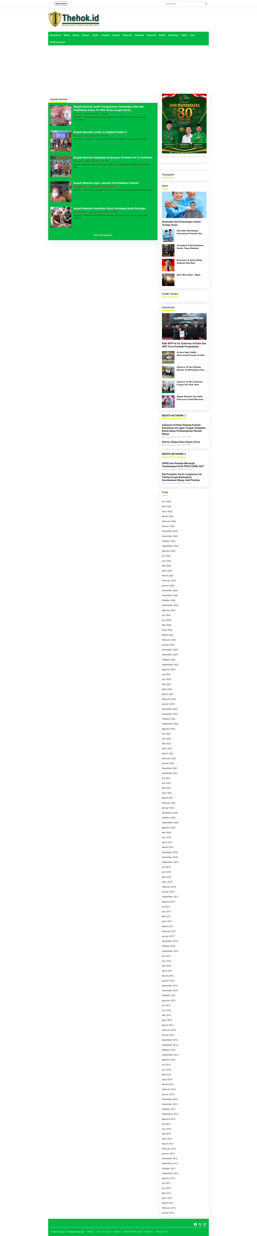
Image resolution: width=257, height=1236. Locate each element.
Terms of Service (104, 1231)
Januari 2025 (168, 585)
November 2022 (170, 713)
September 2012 (170, 1173)
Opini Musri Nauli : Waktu (188, 275)
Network (117, 1231)
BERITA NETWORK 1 (174, 415)
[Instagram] (205, 1224)
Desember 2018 (170, 852)
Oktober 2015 (168, 995)
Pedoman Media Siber (132, 1231)
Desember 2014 (170, 1039)
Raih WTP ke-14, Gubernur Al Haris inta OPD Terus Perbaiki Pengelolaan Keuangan (184, 345)
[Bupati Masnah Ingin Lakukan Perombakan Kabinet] (153, 190)
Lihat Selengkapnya (102, 235)
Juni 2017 (166, 911)
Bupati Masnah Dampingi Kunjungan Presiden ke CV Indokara (112, 157)
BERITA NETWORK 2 (174, 454)
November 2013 (170, 1104)
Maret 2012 (167, 1202)
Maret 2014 (167, 1084)
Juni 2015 (166, 1010)
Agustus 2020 (168, 827)
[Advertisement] (128, 68)
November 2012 (170, 1163)
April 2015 (167, 1020)
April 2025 (167, 570)
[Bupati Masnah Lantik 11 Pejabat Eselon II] (147, 139)
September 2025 (170, 546)
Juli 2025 (166, 555)
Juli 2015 (166, 1005)
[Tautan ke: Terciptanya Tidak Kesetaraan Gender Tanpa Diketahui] (168, 250)
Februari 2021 (169, 802)
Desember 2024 (170, 590)
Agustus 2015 (168, 1000)
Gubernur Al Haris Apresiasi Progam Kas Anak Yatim (190, 383)
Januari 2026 (168, 526)
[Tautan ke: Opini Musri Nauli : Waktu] (168, 279)
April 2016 (167, 970)
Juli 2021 (166, 778)
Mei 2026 (166, 506)
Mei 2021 (166, 788)
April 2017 (167, 921)
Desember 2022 (170, 709)
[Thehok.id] (74, 19)
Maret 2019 (167, 847)
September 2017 (170, 896)
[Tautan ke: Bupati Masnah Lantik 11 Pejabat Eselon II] (60, 140)
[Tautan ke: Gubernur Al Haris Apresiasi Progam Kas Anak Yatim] (168, 386)
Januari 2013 (168, 1153)
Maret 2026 (167, 516)
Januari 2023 (168, 704)
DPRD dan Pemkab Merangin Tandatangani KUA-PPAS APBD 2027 (183, 465)
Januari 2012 (168, 1212)
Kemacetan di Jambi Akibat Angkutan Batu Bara (189, 261)
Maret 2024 (167, 634)
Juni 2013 (166, 1128)
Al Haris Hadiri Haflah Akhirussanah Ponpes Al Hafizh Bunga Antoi (191, 353)
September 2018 (170, 862)
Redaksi (90, 1231)
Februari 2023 (169, 699)
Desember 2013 (170, 1099)
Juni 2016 (166, 960)
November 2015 (170, 990)
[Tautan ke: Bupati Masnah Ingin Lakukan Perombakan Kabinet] (60, 191)
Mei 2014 (166, 1074)
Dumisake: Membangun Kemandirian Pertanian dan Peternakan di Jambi (189, 232)
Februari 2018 (169, 886)
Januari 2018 (168, 891)
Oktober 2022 (168, 718)
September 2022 (170, 723)
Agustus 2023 (168, 669)
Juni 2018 (166, 871)
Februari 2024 (169, 639)
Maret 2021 (167, 797)
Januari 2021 (168, 807)
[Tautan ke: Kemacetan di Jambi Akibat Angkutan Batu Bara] (168, 264)
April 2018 (167, 881)
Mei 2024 (166, 625)
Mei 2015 (166, 1015)
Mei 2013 (166, 1133)
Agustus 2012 (168, 1178)
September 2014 (170, 1054)
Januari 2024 (168, 644)
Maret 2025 (167, 575)
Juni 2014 (166, 1069)
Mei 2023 (166, 684)
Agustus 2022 (168, 728)
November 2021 (170, 773)
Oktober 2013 (168, 1109)
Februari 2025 (169, 580)
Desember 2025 (170, 531)
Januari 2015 (168, 1035)
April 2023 (167, 689)
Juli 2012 (166, 1183)
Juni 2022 (166, 738)
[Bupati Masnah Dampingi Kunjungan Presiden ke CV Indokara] (78, 167)
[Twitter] (200, 1224)
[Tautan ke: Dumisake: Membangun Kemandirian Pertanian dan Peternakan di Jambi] (168, 235)
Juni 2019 (166, 837)
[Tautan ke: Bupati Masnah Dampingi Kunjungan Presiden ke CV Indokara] (60, 166)
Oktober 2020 (168, 817)
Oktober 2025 (168, 541)
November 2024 (170, 595)
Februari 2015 (169, 1030)
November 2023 (170, 654)
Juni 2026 (166, 501)
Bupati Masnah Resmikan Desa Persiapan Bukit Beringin (109, 208)
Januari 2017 (168, 936)
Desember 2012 (170, 1158)
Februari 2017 (169, 931)
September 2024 (170, 605)
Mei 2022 (166, 743)
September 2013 (170, 1114)
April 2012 (167, 1198)
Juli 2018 (166, 867)
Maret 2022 (167, 753)
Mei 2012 (166, 1193)
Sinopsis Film (162, 1231)
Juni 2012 (166, 1188)
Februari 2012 (169, 1207)
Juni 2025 (166, 560)
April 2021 (167, 792)
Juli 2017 (166, 906)
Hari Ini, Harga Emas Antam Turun (181, 442)
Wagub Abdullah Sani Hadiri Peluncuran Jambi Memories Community (190, 398)
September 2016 (170, 951)
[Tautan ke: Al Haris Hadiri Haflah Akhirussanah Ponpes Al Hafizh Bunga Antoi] (168, 357)
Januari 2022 (168, 763)
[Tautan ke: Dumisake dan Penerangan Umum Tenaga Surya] (184, 205)
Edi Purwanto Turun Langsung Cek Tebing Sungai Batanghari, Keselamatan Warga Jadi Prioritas (182, 477)
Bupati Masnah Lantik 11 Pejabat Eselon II (100, 132)
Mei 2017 (166, 916)
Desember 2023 (170, 649)
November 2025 (170, 536)
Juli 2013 (166, 1123)
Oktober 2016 (168, 946)
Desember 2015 (170, 985)
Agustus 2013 (168, 1119)
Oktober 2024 (168, 600)
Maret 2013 (167, 1143)
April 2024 (167, 629)
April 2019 (167, 842)
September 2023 (170, 664)
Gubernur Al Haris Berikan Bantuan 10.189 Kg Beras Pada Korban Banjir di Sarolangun (191, 368)
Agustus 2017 (168, 901)
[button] (206, 3)
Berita (84, 186)
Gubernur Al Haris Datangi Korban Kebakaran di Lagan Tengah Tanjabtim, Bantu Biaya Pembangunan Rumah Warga (184, 429)
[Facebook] (195, 1224)
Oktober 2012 (168, 1168)
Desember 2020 (170, 812)
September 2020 (170, 822)
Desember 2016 (170, 941)
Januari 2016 (168, 980)
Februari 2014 (169, 1089)
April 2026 (167, 511)
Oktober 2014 (168, 1049)
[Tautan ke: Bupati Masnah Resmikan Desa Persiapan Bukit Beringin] (60, 217)
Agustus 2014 (168, 1059)
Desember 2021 (170, 768)
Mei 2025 (166, 565)
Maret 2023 (167, 694)
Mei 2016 (166, 965)
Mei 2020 (166, 832)
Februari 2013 (169, 1148)
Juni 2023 (166, 679)
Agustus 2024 (168, 610)
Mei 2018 (166, 877)
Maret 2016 (167, 975)
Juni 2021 (166, 783)
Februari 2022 (169, 758)
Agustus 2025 (168, 550)
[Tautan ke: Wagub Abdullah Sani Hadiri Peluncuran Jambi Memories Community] (168, 401)
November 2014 (170, 1044)
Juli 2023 (166, 674)
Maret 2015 (167, 1025)
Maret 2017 (167, 926)
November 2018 (170, 857)
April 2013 (167, 1138)
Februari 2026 (169, 521)
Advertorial (77, 114)
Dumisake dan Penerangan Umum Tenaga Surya (181, 223)
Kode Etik (149, 1231)
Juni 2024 (166, 620)
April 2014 (167, 1079)
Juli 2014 (166, 1064)
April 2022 (167, 748)
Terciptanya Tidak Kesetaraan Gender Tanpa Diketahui (190, 246)
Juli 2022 (166, 733)
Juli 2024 (166, 615)
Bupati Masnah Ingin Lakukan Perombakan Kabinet (106, 183)
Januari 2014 (168, 1094)
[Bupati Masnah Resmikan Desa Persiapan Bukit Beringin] (82, 218)
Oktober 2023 (168, 659)
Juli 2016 (166, 956)
